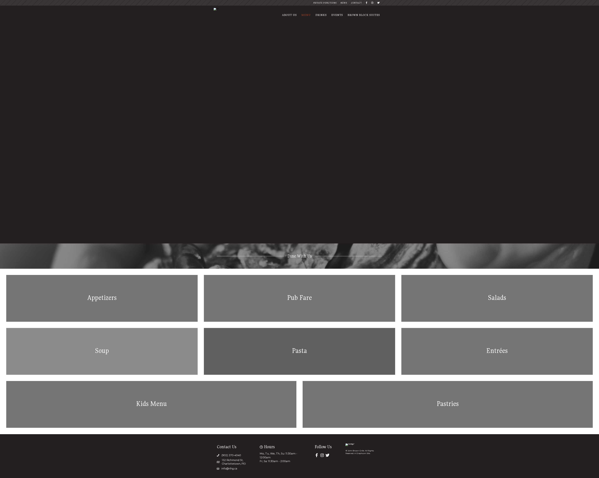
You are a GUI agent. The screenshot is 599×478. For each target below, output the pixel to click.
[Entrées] (497, 351)
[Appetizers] (102, 298)
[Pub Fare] (299, 298)
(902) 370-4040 (231, 455)
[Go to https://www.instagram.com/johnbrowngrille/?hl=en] (322, 455)
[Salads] (497, 298)
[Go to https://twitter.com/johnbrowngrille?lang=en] (327, 455)
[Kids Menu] (151, 404)
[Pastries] (448, 404)
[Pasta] (299, 351)
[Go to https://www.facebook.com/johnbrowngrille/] (317, 455)
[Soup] (102, 351)
